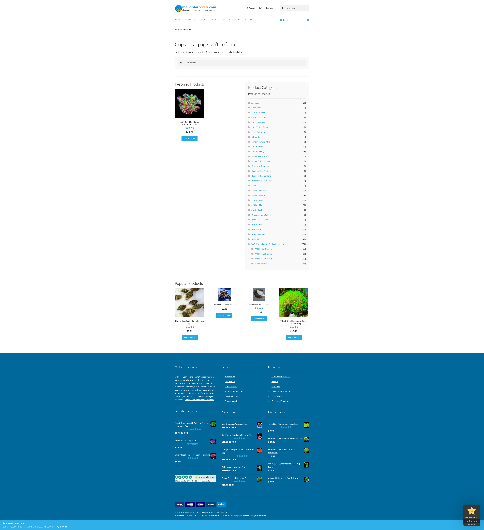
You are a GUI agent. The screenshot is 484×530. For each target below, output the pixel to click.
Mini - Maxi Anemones (260, 166)
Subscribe (275, 386)
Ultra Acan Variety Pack (261, 215)
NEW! (177, 19)
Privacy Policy (277, 396)
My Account (251, 8)
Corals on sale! (231, 386)
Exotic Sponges (258, 132)
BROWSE (232, 19)
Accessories (256, 103)
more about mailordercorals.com (199, 399)
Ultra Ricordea (257, 229)
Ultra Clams (256, 224)
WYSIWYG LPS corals (263, 249)
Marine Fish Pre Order (260, 161)
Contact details (231, 401)
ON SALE (203, 19)
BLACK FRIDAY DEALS (260, 112)
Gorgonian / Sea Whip (260, 142)
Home (180, 29)
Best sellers (230, 381)
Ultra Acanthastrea (259, 219)
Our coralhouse (231, 396)
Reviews (274, 381)
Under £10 (255, 239)
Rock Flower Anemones (261, 180)
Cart (260, 8)
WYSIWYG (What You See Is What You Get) (268, 244)
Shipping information (280, 391)
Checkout (269, 8)
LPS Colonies (257, 146)
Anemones (256, 107)
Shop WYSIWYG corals (234, 391)
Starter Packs (257, 210)
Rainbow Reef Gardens (261, 171)
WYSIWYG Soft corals (263, 254)
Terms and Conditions (280, 401)
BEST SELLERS (217, 19)
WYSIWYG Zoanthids (263, 263)
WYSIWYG (188, 19)
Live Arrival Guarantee (280, 376)
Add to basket (189, 138)
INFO (246, 19)
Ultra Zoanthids (258, 234)
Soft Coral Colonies (259, 190)
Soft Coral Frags (258, 195)
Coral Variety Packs (259, 127)
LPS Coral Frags (258, 151)
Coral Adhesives (258, 122)
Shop (253, 185)
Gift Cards (255, 137)
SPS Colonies (257, 200)
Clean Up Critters (258, 117)
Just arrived (230, 376)
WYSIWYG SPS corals (263, 258)
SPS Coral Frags (258, 205)
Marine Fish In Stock (260, 156)
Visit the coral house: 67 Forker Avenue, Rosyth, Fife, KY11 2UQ (201, 512)
